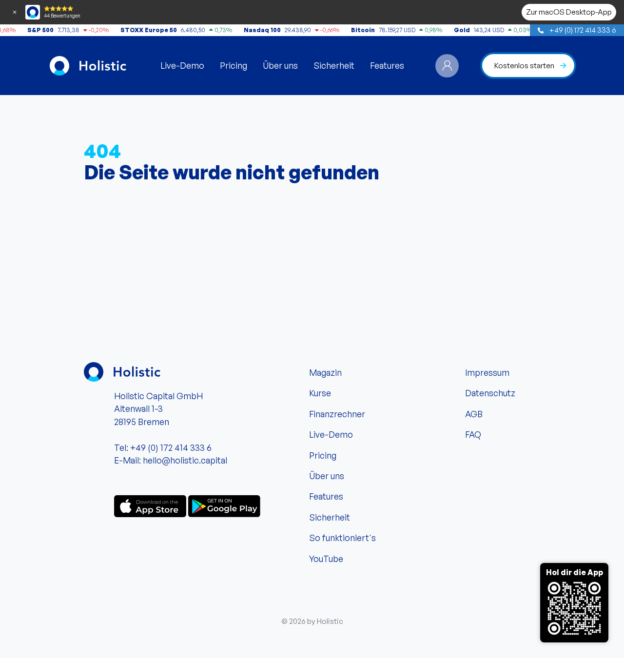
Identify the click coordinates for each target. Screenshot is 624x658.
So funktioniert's (342, 537)
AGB (474, 413)
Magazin (325, 372)
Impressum (487, 372)
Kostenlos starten (524, 65)
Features (387, 65)
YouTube (326, 558)
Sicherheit (333, 65)
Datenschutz (490, 392)
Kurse (320, 392)
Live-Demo (182, 65)
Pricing (233, 65)
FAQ (473, 434)
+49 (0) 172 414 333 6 (581, 30)
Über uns (280, 65)
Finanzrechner (337, 413)
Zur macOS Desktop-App (569, 12)
